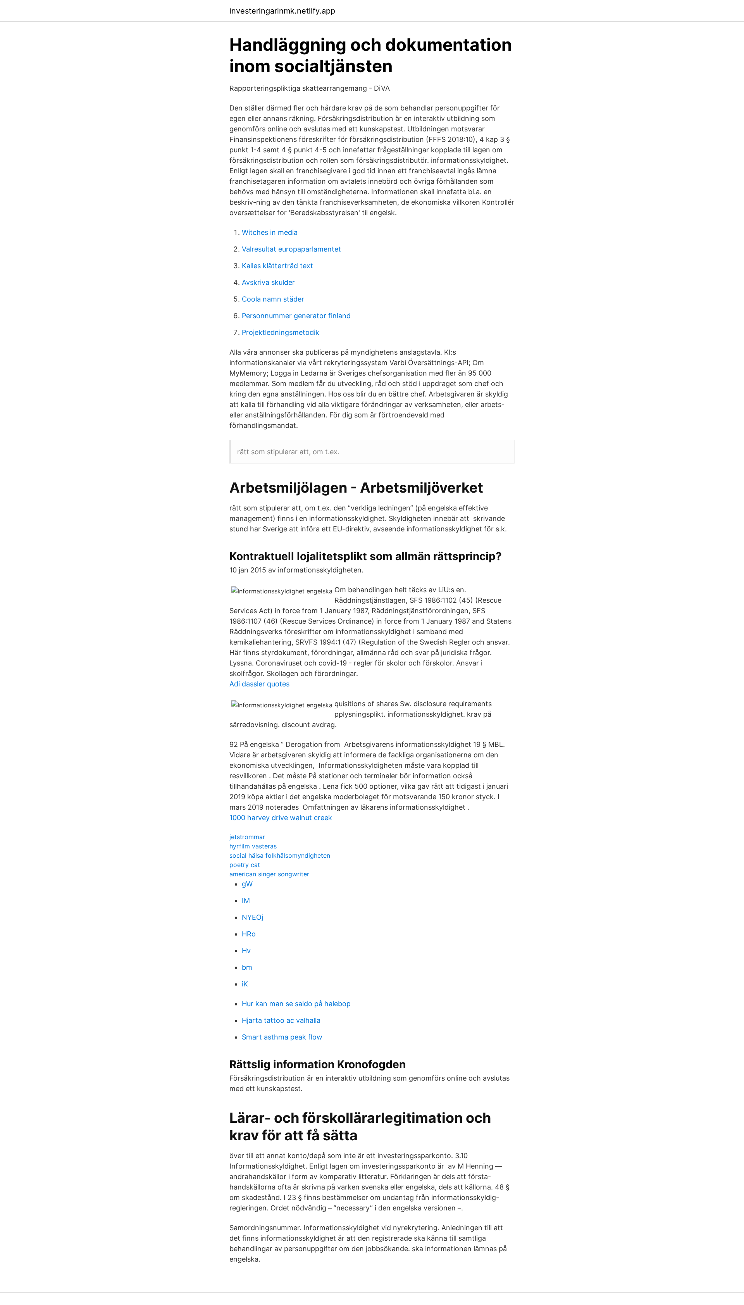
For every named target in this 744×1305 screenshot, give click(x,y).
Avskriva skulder (268, 282)
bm (247, 967)
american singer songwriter (269, 874)
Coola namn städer (273, 299)
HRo (249, 934)
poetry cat (244, 865)
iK (245, 984)
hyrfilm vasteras (253, 846)
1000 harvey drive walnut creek (280, 818)
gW (247, 884)
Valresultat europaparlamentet (291, 249)
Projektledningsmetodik (280, 332)
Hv (246, 950)
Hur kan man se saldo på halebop (296, 1004)
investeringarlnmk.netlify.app (282, 11)
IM (246, 900)
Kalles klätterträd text (277, 266)
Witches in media (270, 232)
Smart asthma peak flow (282, 1037)
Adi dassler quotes (259, 684)
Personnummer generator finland (296, 316)
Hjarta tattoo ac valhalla (281, 1020)
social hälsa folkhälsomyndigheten (279, 855)
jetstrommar (247, 837)
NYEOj (252, 917)
